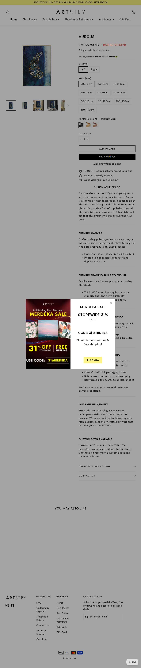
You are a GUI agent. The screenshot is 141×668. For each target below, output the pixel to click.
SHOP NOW (92, 360)
